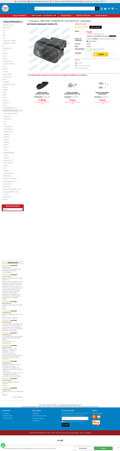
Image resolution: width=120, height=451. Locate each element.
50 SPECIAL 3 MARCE (9, 40)
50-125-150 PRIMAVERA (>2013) (12, 189)
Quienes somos (7, 416)
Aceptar (103, 448)
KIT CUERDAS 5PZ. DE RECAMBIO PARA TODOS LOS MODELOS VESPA (12, 338)
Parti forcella (7, 176)
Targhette (6, 157)
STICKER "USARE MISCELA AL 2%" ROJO (12, 315)
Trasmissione (7, 116)
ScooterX (6, 170)
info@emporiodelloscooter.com (71, 405)
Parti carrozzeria (8, 173)
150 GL (5, 79)
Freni (5, 124)
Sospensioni (7, 119)
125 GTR (5, 53)
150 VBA (5, 87)
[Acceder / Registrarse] (102, 8)
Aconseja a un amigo (84, 65)
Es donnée (36, 421)
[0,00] (105, 8)
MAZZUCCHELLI (66, 15)
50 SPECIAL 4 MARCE (9, 43)
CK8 (5, 168)
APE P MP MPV (7, 197)
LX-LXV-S (5, 194)
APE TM (5, 199)
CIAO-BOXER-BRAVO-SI (10, 108)
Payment (35, 413)
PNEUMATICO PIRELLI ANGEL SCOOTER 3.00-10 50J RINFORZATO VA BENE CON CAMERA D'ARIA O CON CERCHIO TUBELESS (12, 368)
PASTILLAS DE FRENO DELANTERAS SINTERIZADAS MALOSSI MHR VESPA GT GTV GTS (102, 93)
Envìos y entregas (38, 418)
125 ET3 (5, 58)
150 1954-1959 (7, 77)
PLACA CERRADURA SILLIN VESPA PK (10, 382)
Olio (5, 121)
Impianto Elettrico (9, 152)
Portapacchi (7, 134)
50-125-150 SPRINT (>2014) (11, 192)
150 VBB (5, 90)
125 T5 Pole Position (8, 64)
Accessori (6, 137)
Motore (6, 155)
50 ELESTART (7, 27)
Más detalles (93, 41)
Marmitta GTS (8, 160)
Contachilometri (8, 163)
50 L (4, 32)
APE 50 (5, 105)
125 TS (5, 66)
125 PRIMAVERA (7, 61)
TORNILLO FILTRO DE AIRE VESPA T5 (12, 392)
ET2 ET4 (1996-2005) (9, 181)
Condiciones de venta (39, 416)
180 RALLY (6, 100)
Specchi (6, 139)
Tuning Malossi (8, 129)
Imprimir (80, 63)
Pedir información (83, 68)
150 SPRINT (6, 82)
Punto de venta (7, 418)
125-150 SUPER (7, 74)
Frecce (6, 165)
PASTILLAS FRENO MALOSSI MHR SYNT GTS (72, 93)
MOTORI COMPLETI (101, 15)
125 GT (5, 51)
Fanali (5, 150)
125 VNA (5, 69)
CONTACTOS (95, 406)
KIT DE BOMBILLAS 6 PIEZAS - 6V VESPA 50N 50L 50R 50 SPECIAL (12, 324)
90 (3, 45)
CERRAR (118, 447)
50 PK (4, 35)
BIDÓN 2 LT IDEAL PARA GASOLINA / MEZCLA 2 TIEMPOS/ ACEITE (9, 350)
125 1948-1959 (7, 48)
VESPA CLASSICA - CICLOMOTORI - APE (43, 15)
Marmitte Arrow (8, 132)
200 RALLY (6, 103)
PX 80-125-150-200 (8, 25)
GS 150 (5, 92)
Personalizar (83, 448)
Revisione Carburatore (10, 178)
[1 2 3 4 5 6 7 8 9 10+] (89, 54)
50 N (4, 30)
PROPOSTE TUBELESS (83, 15)
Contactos (6, 413)
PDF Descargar (97, 413)
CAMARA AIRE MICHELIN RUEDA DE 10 (12, 305)
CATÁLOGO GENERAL (19, 15)
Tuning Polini (7, 126)
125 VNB (5, 71)
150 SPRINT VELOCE (9, 84)
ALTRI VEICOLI (7, 184)
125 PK (5, 56)
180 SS (5, 97)
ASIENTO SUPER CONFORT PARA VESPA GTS (12, 279)
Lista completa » (18, 397)
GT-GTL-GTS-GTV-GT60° (10, 110)
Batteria (6, 145)
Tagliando (6, 142)
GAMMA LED (7, 186)
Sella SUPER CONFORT (11, 113)
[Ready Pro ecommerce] (60, 440)
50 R (4, 38)
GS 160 (5, 95)
